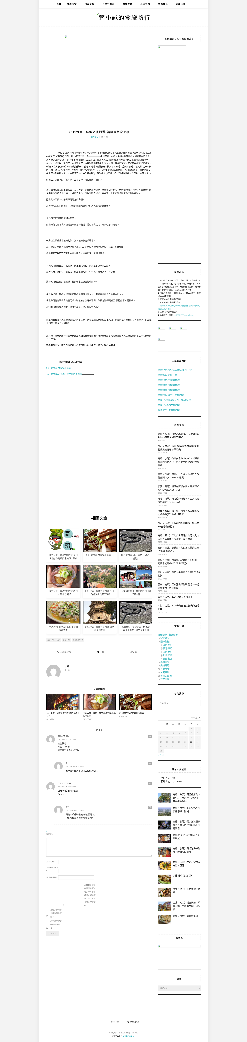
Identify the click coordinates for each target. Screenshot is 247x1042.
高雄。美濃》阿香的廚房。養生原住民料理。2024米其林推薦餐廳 (186, 798)
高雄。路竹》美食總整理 (185, 916)
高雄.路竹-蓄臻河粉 (182, 875)
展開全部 (162, 635)
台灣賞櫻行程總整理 (169, 385)
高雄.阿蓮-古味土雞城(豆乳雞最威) (186, 837)
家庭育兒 (163, 4)
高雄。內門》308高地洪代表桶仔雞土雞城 (186, 810)
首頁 (59, 4)
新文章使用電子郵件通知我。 (55, 924)
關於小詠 (181, 4)
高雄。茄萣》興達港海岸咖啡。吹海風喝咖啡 (186, 850)
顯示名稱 (50, 862)
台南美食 (89, 4)
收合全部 (173, 635)
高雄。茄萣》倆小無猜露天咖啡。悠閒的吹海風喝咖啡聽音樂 (186, 825)
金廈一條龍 (66, 640)
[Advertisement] (99, 404)
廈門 (58, 640)
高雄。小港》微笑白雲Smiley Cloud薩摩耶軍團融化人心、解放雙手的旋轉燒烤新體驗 (178, 462)
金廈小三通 (51, 640)
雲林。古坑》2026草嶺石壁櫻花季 (175, 597)
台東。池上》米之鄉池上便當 (186, 891)
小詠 (135, 652)
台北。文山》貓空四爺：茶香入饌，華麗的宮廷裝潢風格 (186, 906)
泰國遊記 (167, 658)
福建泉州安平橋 (78, 640)
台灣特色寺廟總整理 (169, 380)
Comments (64, 652)
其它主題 (145, 4)
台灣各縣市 (108, 4)
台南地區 (165, 672)
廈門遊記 (94, 137)
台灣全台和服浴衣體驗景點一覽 (175, 370)
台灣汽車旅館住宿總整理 (171, 395)
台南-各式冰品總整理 (169, 405)
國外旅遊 (127, 4)
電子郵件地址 (51, 869)
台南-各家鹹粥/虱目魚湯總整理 (174, 400)
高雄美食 (72, 4)
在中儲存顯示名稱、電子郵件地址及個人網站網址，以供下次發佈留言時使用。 (89, 895)
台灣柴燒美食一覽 (167, 375)
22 (191, 742)
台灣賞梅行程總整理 (169, 390)
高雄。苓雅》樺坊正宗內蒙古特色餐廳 (186, 864)
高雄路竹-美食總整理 (169, 410)
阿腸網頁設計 (128, 1036)
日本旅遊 (167, 655)
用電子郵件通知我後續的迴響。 (55, 913)
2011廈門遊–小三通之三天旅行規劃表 (64, 374)
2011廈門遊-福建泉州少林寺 (59, 368)
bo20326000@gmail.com (184, 315)
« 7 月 (161, 755)
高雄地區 (165, 665)
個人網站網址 (51, 877)
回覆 (150, 736)
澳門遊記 (167, 645)
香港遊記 (167, 648)
